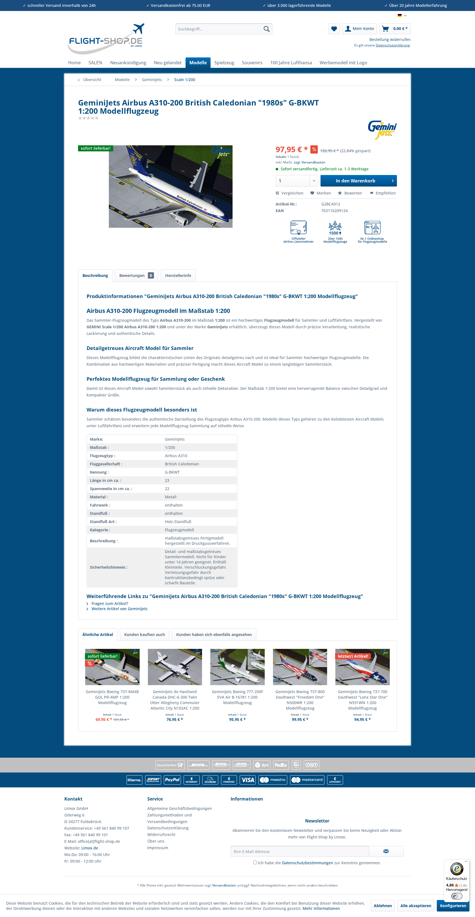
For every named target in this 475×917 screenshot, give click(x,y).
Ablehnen (383, 905)
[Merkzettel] (334, 28)
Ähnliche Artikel (97, 634)
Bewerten (353, 193)
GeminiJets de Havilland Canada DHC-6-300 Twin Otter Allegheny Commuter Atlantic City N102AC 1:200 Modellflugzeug (175, 700)
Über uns (155, 841)
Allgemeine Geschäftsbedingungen (179, 808)
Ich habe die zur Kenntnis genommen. (319, 862)
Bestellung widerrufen (390, 39)
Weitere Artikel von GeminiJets (119, 608)
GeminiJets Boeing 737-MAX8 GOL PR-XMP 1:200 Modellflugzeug (112, 697)
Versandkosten (224, 885)
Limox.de (89, 848)
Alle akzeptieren (416, 905)
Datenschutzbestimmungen (307, 862)
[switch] (456, 896)
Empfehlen (385, 193)
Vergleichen (291, 193)
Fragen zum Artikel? (109, 603)
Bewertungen (135, 275)
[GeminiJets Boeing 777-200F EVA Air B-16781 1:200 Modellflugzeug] (237, 667)
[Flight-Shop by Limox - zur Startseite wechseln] (105, 39)
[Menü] (466, 862)
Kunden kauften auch (144, 634)
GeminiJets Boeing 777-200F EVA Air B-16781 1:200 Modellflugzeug (237, 697)
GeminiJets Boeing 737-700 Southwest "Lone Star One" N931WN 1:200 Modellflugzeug (363, 700)
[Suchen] (266, 28)
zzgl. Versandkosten (309, 162)
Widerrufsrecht (161, 834)
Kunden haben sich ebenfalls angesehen (214, 634)
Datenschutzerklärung (393, 45)
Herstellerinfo (178, 275)
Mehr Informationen (321, 908)
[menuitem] (223, 28)
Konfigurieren (453, 905)
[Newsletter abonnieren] (386, 851)
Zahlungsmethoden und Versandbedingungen (169, 818)
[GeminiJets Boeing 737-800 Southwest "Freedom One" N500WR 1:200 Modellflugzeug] (300, 667)
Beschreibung (95, 275)
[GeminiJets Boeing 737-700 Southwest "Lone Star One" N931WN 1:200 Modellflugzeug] (362, 667)
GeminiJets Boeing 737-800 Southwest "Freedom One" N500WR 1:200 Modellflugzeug (300, 700)
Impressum (157, 847)
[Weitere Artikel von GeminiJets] (382, 130)
